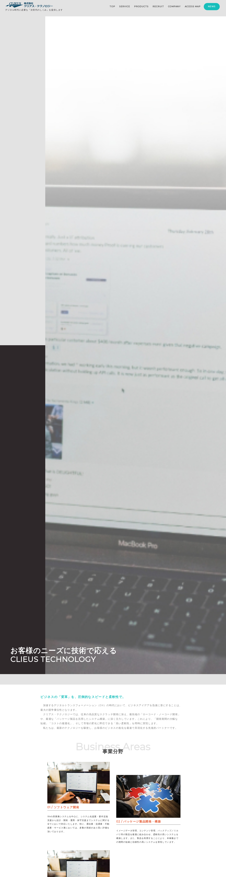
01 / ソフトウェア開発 (63, 807)
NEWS (212, 6)
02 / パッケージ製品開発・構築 (138, 821)
